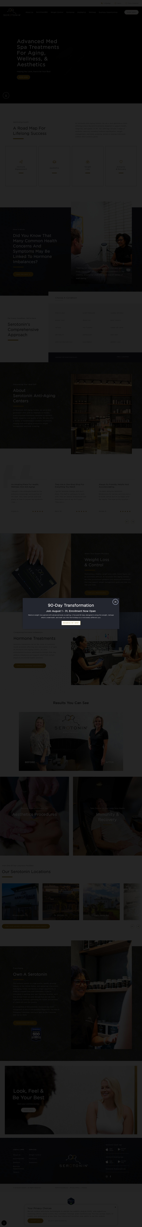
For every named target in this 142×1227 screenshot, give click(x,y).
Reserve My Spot (71, 623)
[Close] (115, 602)
